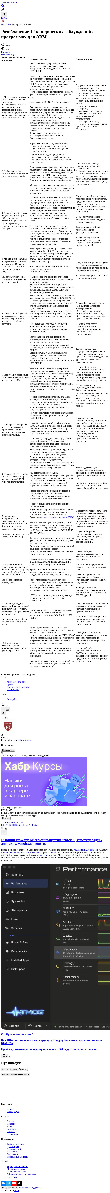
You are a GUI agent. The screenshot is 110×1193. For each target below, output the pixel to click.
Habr (16, 1190)
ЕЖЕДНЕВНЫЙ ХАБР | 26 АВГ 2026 (20, 825)
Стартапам (12, 1177)
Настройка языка (9, 1188)
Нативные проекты (16, 1171)
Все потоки (11, 2)
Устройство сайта (15, 1144)
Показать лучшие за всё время (15, 1074)
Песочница (12, 1134)
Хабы (9, 1126)
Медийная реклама (16, 1169)
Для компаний (14, 1149)
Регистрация (13, 1111)
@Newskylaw (24, 740)
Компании (12, 1129)
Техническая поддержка (30, 1187)
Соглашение (13, 1154)
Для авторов (13, 1146)
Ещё (10, 1056)
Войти (10, 1109)
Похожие (23, 1069)
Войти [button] (4, 18)
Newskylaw (6, 24)
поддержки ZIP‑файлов (85, 850)
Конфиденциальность (17, 1157)
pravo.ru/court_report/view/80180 (58, 517)
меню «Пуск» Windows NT (16, 852)
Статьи (10, 1121)
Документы (12, 1151)
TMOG (52, 852)
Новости (11, 1124)
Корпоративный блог (17, 1166)
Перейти (5, 818)
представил (35, 852)
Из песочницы (8, 54)
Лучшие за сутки (9, 1069)
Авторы (11, 1131)
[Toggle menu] (2, 3)
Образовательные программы (21, 1174)
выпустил (43, 855)
